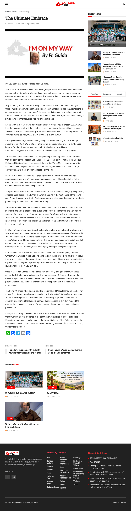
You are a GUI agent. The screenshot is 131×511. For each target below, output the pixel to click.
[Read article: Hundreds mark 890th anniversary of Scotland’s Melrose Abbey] (94, 67)
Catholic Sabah (16, 503)
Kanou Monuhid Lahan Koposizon (64, 461)
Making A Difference (64, 471)
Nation (62, 481)
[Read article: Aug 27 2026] (65, 380)
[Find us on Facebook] (7, 477)
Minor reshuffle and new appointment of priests (113, 102)
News (9, 418)
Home (7, 12)
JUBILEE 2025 (50, 483)
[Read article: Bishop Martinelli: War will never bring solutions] (24, 411)
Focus (49, 473)
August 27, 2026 (12, 397)
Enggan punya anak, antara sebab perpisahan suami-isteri (113, 115)
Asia (48, 458)
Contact (123, 503)
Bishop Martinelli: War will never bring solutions (113, 53)
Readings (53, 387)
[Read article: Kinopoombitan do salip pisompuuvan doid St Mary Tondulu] (94, 80)
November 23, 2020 (12, 24)
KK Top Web (35, 503)
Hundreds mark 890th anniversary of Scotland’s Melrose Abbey (113, 66)
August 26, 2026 (12, 430)
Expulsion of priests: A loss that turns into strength (114, 127)
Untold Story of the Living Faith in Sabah (78, 475)
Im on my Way (24, 12)
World (75, 484)
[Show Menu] (6, 4)
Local (62, 467)
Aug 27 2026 (52, 393)
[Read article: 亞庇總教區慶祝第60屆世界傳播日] (24, 380)
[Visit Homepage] (65, 4)
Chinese (10, 387)
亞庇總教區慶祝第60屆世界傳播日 (20, 393)
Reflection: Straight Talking (77, 463)
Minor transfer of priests (113, 138)
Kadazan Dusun (53, 487)
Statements (78, 468)
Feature (50, 470)
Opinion (14, 12)
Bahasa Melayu (50, 462)
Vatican (76, 481)
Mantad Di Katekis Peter (65, 477)
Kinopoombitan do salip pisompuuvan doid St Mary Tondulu (113, 79)
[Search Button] (124, 4)
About (115, 503)
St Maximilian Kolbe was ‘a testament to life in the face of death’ (107, 485)
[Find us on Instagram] (14, 477)
